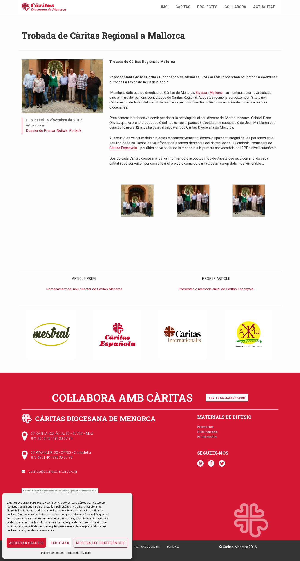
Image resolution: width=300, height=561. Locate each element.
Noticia (62, 130)
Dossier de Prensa (40, 130)
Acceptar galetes (26, 543)
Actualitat (264, 7)
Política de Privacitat (79, 552)
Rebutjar (60, 543)
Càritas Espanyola (123, 148)
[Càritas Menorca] (44, 6)
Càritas (182, 7)
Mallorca (216, 93)
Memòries (205, 427)
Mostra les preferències (101, 543)
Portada (75, 130)
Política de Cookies (52, 552)
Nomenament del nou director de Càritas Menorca (84, 289)
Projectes (207, 7)
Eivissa (201, 93)
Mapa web (173, 546)
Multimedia (207, 437)
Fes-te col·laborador (227, 397)
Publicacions (207, 432)
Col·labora (235, 7)
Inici (164, 7)
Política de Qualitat (147, 546)
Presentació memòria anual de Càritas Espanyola (216, 289)
